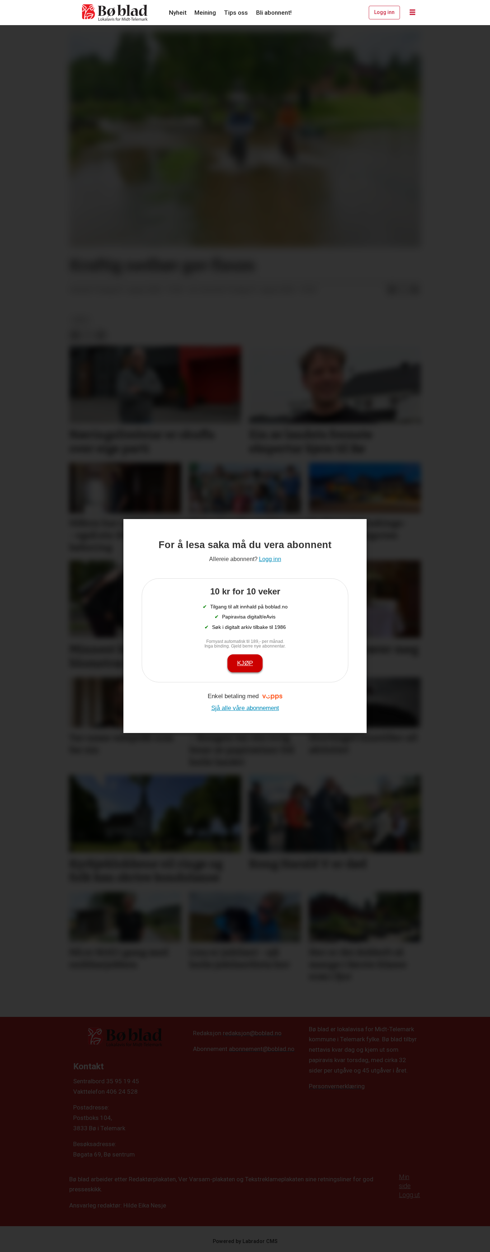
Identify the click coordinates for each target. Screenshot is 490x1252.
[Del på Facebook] (391, 290)
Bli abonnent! (274, 12)
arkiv (80, 320)
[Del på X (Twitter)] (403, 290)
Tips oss (236, 12)
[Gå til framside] (115, 12)
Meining (205, 12)
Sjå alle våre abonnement (245, 708)
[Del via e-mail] (414, 290)
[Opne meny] (412, 12)
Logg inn (384, 12)
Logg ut (409, 1195)
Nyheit (178, 12)
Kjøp (245, 663)
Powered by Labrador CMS (245, 1241)
